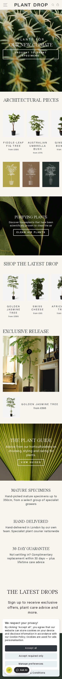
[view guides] (31, 452)
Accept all (31, 648)
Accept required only (31, 656)
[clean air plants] (31, 225)
